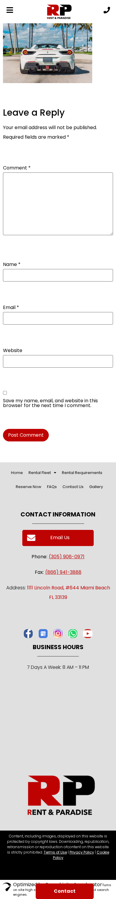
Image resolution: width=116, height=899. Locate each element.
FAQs (52, 487)
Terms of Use (55, 852)
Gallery (96, 487)
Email (11, 307)
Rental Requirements (82, 473)
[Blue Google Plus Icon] (43, 633)
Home (17, 473)
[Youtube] (87, 633)
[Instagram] (58, 633)
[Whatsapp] (72, 633)
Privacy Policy (82, 852)
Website (12, 350)
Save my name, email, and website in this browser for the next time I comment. (50, 403)
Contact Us (73, 487)
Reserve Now (28, 487)
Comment (17, 168)
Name (12, 264)
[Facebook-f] (28, 633)
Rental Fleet (40, 473)
